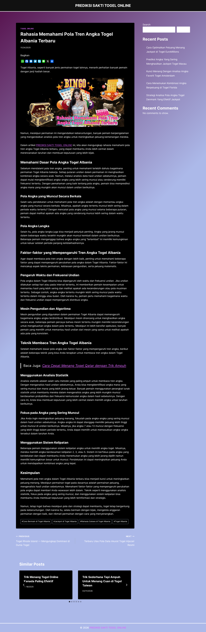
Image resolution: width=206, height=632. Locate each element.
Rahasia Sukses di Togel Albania (95, 521)
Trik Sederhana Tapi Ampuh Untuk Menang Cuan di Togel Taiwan (102, 581)
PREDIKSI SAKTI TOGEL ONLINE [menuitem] (54, 145)
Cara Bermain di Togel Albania (36, 521)
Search (147, 24)
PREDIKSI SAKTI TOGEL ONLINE (108, 627)
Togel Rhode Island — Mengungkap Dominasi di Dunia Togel (43, 540)
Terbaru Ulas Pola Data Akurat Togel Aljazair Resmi (109, 540)
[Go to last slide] (24, 585)
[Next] (126, 585)
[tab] (69, 601)
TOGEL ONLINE (27, 29)
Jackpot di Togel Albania (65, 521)
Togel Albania (120, 521)
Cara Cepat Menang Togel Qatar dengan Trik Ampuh (84, 366)
